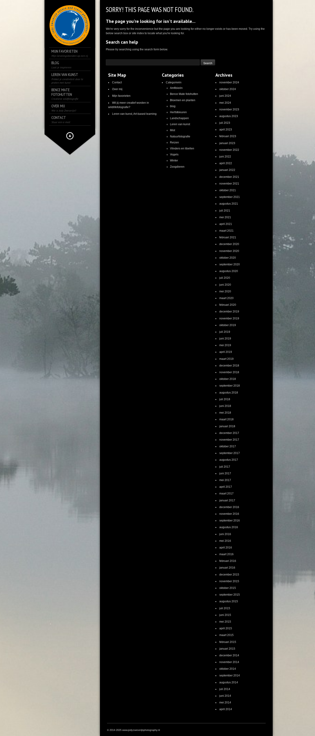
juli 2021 (224, 210)
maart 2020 (226, 298)
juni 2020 (225, 284)
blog (172, 106)
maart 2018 (226, 419)
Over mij (117, 89)
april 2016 (225, 547)
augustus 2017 (228, 459)
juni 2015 (225, 615)
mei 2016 (225, 540)
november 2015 (229, 581)
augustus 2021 (228, 203)
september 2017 (229, 453)
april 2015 (225, 628)
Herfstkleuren (178, 112)
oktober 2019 (227, 325)
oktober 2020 (227, 257)
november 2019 (229, 318)
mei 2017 (225, 480)
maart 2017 (226, 493)
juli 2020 (224, 277)
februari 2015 (227, 642)
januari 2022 (227, 170)
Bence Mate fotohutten (184, 94)
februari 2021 (227, 237)
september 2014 (229, 675)
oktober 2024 (227, 89)
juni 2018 (225, 406)
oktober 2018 (227, 379)
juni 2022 (225, 156)
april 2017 (225, 486)
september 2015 (229, 594)
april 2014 (225, 709)
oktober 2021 (227, 190)
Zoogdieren (177, 166)
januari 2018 (227, 426)
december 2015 (229, 574)
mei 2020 (225, 291)
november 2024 (229, 82)
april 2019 (225, 352)
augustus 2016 (228, 527)
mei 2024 (225, 102)
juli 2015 (224, 608)
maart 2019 (226, 358)
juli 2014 (224, 689)
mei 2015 (225, 621)
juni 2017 (225, 473)
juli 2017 (224, 466)
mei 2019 (225, 345)
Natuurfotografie (180, 136)
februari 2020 (227, 304)
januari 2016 (227, 567)
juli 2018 (224, 399)
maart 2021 (226, 230)
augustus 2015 (228, 601)
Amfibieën (176, 88)
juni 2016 (225, 534)
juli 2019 (224, 331)
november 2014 (229, 662)
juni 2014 (225, 695)
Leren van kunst (180, 124)
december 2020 (229, 244)
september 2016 (229, 520)
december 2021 (229, 177)
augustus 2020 (228, 271)
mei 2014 (225, 702)
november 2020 (229, 251)
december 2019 (229, 311)
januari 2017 (227, 500)
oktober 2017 (227, 446)
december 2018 (229, 365)
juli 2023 (224, 122)
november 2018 (229, 372)
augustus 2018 (228, 392)
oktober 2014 (227, 668)
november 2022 (229, 149)
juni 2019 (225, 338)
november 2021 (229, 183)
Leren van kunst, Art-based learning (134, 113)
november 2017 (229, 439)
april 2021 (225, 224)
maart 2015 (226, 635)
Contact (117, 82)
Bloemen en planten (182, 100)
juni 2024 (225, 95)
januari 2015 (227, 648)
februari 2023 (227, 136)
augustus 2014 (228, 682)
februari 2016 (227, 561)
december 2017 (229, 433)
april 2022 (225, 163)
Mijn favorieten (121, 95)
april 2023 (225, 129)
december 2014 (229, 655)
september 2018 (229, 385)
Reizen (174, 142)
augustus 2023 (228, 116)
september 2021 (229, 197)
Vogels (174, 154)
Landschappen (179, 118)
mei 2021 (225, 217)
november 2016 (229, 513)
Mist (172, 130)
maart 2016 (226, 554)
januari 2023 (227, 143)
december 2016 (229, 507)
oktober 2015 (227, 588)
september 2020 (229, 264)
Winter (174, 160)
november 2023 (229, 109)
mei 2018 (225, 412)
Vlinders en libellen (182, 148)
